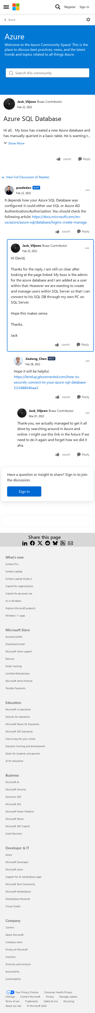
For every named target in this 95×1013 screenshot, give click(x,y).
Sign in (24, 491)
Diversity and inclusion (18, 964)
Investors (11, 956)
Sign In (84, 7)
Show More (16, 143)
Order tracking (14, 666)
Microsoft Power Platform (20, 811)
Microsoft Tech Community (20, 884)
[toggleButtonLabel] (88, 19)
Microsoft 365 (13, 804)
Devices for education (18, 716)
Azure (11, 19)
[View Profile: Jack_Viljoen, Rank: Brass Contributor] (9, 104)
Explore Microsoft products (21, 608)
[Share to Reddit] (47, 542)
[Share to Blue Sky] (55, 542)
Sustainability (13, 979)
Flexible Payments (16, 688)
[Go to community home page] (15, 6)
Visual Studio (13, 906)
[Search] (58, 7)
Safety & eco (51, 1001)
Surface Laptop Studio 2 (19, 578)
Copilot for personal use (19, 593)
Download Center (15, 644)
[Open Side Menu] (6, 6)
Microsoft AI (12, 782)
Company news (14, 942)
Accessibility (12, 971)
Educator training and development (25, 746)
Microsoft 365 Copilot (18, 826)
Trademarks (31, 1001)
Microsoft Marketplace (18, 891)
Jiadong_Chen (36, 358)
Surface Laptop (14, 571)
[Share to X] (40, 542)
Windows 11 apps (15, 615)
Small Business (14, 833)
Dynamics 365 (13, 796)
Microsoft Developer (17, 862)
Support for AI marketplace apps (24, 876)
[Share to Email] (70, 542)
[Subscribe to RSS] (62, 542)
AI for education (14, 761)
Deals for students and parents (23, 753)
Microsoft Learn (14, 869)
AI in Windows (13, 601)
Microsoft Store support (19, 651)
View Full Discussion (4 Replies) (27, 177)
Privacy (50, 996)
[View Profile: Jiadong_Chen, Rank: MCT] (18, 361)
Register (70, 7)
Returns (10, 658)
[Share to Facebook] (32, 542)
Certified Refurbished (17, 673)
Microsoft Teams (15, 819)
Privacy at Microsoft (17, 949)
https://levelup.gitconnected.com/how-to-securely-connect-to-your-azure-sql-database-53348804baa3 (50, 382)
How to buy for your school (20, 738)
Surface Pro (12, 564)
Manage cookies (68, 996)
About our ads (13, 1005)
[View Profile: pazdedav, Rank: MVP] (9, 190)
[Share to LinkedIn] (24, 542)
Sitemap (10, 996)
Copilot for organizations (19, 586)
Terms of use (12, 1001)
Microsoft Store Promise (19, 681)
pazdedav (23, 187)
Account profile (14, 636)
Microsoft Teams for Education (22, 724)
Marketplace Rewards (18, 899)
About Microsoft (15, 934)
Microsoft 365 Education (19, 731)
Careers (10, 927)
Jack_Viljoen (26, 101)
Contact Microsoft (30, 996)
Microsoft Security (16, 789)
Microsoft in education (18, 709)
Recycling (68, 1001)
